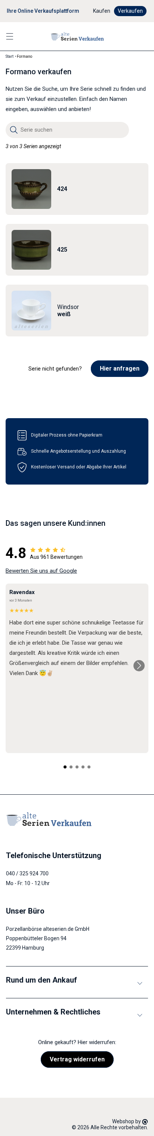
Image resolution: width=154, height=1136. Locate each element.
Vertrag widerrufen (77, 1059)
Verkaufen (130, 11)
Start (9, 56)
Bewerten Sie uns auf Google (41, 570)
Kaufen (101, 11)
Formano (24, 56)
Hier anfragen (119, 368)
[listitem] (77, 189)
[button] (9, 36)
